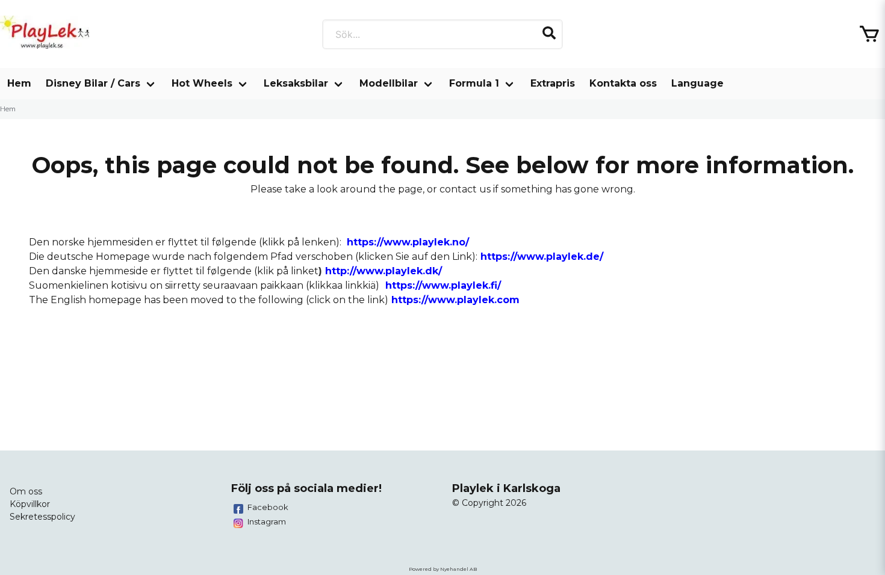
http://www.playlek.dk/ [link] (383, 271)
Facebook (267, 507)
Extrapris (552, 83)
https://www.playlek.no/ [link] (408, 242)
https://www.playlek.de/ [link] (541, 256)
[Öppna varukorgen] (869, 34)
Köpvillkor (30, 504)
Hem (19, 83)
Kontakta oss (623, 83)
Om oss (26, 491)
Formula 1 (474, 83)
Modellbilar (388, 83)
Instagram (266, 521)
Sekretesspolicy (42, 516)
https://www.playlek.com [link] (455, 300)
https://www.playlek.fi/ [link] (443, 285)
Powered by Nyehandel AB (443, 569)
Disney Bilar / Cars (93, 83)
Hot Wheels (202, 83)
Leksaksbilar (296, 83)
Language (697, 83)
